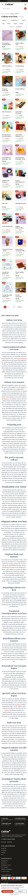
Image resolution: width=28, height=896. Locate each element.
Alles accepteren (7, 891)
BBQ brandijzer (5, 399)
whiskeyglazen (15, 509)
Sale (3, 23)
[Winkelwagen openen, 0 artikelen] (25, 4)
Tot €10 (9, 23)
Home (2, 13)
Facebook (3, 842)
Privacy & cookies (5, 871)
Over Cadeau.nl (4, 867)
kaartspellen (15, 20)
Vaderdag (3, 852)
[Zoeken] (25, 8)
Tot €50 (21, 23)
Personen (7, 13)
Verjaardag (3, 848)
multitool (6, 710)
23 (13, 307)
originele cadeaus (13, 563)
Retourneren (4, 863)
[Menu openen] (2, 4)
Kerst (2, 854)
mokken (5, 20)
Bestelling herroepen (6, 865)
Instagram (9, 842)
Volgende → (20, 307)
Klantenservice (4, 861)
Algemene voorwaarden (6, 869)
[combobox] (14, 8)
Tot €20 (15, 23)
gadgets (18, 704)
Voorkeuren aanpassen (14, 894)
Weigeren (20, 891)
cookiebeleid (16, 888)
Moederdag (3, 850)
